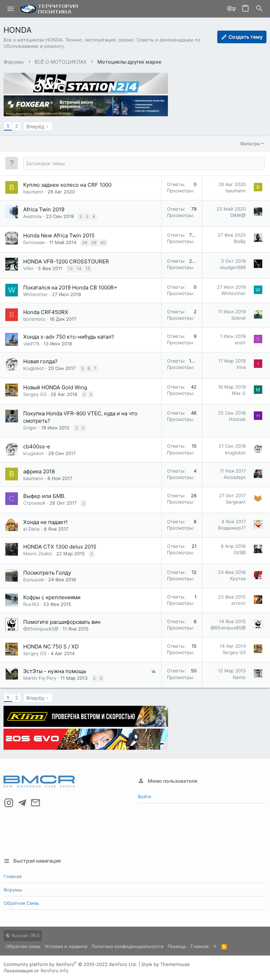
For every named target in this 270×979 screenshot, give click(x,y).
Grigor (30, 427)
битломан (34, 242)
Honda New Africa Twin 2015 (59, 235)
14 (79, 268)
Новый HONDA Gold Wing (55, 387)
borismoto (34, 319)
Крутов (238, 578)
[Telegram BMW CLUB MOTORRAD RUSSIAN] (22, 802)
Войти (144, 796)
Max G (239, 393)
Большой (33, 579)
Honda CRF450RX (45, 312)
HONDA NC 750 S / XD (51, 646)
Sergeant (236, 502)
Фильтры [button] (250, 143)
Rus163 (31, 604)
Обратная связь (21, 903)
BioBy (240, 241)
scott (240, 342)
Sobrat (238, 318)
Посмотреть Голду (47, 572)
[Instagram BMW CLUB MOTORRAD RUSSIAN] (9, 802)
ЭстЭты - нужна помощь (54, 671)
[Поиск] (259, 9)
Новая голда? (40, 361)
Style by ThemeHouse (165, 964)
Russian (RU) (25, 935)
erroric (238, 603)
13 (70, 268)
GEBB (240, 552)
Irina (241, 367)
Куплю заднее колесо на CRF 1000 (67, 184)
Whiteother (35, 294)
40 (103, 242)
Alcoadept (235, 477)
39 (93, 242)
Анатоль (32, 216)
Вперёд (35, 126)
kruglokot (33, 368)
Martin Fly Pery (39, 678)
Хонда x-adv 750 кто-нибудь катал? (68, 336)
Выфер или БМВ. (44, 496)
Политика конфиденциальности (127, 946)
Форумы (13, 889)
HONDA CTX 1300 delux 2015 (59, 546)
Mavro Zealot (37, 553)
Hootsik (237, 419)
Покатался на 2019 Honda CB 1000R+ (70, 287)
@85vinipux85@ (40, 629)
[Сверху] (215, 946)
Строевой (34, 503)
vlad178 (31, 343)
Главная (12, 876)
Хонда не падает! (45, 522)
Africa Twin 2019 (43, 209)
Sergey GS (34, 394)
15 (87, 268)
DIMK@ (238, 215)
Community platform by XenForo (70, 964)
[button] (11, 8)
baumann (33, 191)
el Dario (31, 529)
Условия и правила (66, 946)
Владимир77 (232, 528)
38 (84, 242)
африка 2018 (39, 471)
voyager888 (233, 267)
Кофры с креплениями (52, 597)
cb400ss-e (36, 446)
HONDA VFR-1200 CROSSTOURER (66, 261)
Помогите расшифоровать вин (62, 622)
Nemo (239, 677)
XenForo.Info (54, 970)
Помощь (177, 946)
